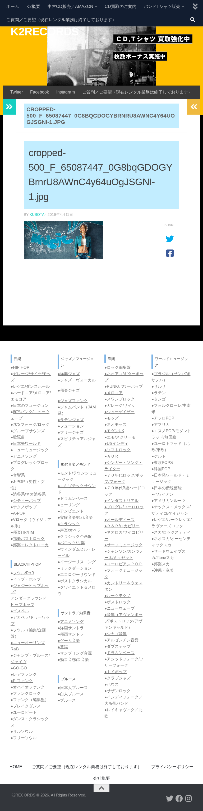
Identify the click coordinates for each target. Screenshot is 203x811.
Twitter (16, 92)
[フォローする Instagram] (188, 798)
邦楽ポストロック (29, 538)
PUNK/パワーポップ (125, 386)
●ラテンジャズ (71, 419)
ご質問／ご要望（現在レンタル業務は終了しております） (61, 19)
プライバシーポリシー (172, 767)
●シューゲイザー (119, 411)
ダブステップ (119, 646)
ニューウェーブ (121, 608)
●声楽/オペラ (69, 530)
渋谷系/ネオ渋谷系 (29, 494)
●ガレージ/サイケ (120, 405)
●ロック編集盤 (117, 367)
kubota (37, 214)
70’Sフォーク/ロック (31, 424)
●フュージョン (71, 426)
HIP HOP (21, 367)
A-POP (19, 513)
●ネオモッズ (115, 424)
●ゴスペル (20, 611)
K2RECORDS (45, 31)
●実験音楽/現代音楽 (75, 517)
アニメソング (25, 456)
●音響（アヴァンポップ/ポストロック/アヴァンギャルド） (123, 621)
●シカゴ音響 (115, 633)
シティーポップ (27, 500)
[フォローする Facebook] (179, 798)
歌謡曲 (19, 437)
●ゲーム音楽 (69, 640)
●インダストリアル (121, 500)
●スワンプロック (119, 399)
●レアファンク (24, 674)
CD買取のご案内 (120, 6)
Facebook (39, 92)
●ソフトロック (117, 450)
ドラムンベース (74, 498)
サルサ (160, 386)
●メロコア (113, 392)
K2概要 (33, 6)
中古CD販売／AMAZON (70, 6)
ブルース (68, 700)
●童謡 (63, 647)
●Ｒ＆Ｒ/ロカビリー (122, 526)
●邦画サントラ (71, 634)
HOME (16, 767)
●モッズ (111, 418)
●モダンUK (114, 430)
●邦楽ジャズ (69, 390)
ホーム (12, 6)
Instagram (65, 92)
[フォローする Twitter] (169, 798)
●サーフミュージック (123, 545)
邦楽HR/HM (23, 532)
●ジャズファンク (73, 400)
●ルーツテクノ (117, 595)
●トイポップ (115, 671)
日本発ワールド (27, 443)
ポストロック (119, 602)
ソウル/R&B (23, 573)
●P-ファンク (22, 680)
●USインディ (116, 443)
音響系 (19, 475)
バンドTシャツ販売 (162, 6)
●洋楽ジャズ (69, 373)
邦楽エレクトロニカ (31, 545)
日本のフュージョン (31, 405)
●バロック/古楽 (71, 542)
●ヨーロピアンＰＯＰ (123, 564)
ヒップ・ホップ (27, 579)
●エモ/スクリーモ (120, 437)
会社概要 (101, 778)
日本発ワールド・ (170, 475)
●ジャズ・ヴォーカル (77, 380)
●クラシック (69, 523)
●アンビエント (71, 511)
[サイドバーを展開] (9, 107)
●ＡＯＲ (111, 456)
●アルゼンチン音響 (121, 640)
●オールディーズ (119, 519)
